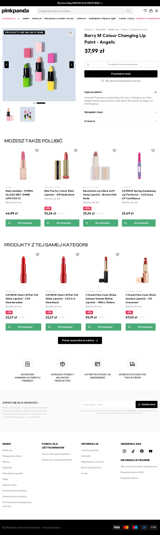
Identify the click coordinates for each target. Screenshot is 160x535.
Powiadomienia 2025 (132, 472)
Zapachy (7, 468)
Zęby (5, 479)
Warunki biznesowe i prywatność (139, 467)
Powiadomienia (129, 478)
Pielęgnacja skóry (12, 456)
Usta (124, 30)
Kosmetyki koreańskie (14, 491)
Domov (89, 30)
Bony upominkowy (91, 468)
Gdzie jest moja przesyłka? (57, 460)
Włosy (6, 462)
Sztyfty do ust (139, 30)
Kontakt (86, 456)
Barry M (100, 30)
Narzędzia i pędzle (12, 473)
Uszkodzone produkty (14, 496)
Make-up (113, 30)
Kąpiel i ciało (9, 485)
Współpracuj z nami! (92, 462)
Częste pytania (90, 450)
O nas (84, 473)
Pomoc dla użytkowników (56, 454)
